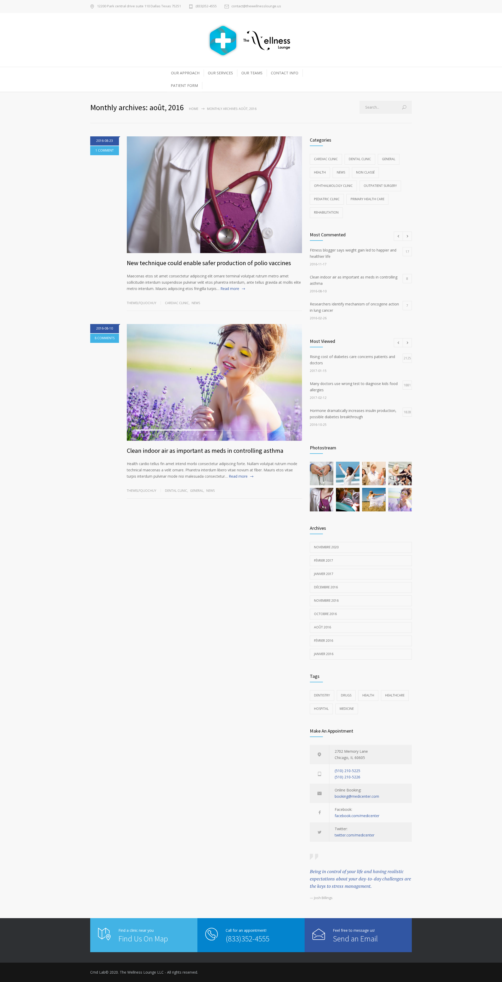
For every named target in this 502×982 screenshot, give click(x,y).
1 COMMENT (104, 150)
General (196, 490)
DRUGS (346, 695)
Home (193, 109)
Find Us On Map (143, 939)
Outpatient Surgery (380, 185)
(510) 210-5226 (347, 776)
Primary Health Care (367, 199)
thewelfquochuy (141, 303)
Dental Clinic (176, 490)
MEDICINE (347, 708)
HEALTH (368, 695)
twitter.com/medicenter (354, 835)
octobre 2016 (325, 614)
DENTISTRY (322, 695)
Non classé (365, 172)
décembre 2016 (326, 587)
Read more (229, 288)
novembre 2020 (326, 547)
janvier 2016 (323, 654)
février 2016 (323, 640)
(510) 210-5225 (347, 770)
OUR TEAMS (252, 72)
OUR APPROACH (185, 72)
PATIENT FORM (184, 85)
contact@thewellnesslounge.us (256, 6)
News (196, 303)
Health (320, 172)
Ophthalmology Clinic (333, 185)
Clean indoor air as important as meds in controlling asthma (205, 451)
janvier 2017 (323, 574)
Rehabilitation (326, 212)
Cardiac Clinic (177, 303)
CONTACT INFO (284, 72)
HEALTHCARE (394, 695)
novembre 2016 (326, 600)
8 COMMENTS (105, 338)
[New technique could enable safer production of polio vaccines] (214, 194)
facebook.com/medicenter (357, 815)
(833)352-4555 (206, 6)
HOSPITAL (321, 708)
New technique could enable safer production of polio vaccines (209, 263)
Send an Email (355, 939)
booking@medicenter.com (357, 796)
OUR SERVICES (220, 72)
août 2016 (322, 627)
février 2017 (323, 560)
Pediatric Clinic (327, 199)
